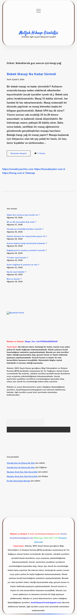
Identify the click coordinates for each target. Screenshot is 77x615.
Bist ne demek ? (14, 279)
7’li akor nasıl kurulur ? (17, 258)
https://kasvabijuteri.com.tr (49, 169)
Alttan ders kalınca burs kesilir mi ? (23, 215)
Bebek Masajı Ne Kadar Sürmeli (31, 74)
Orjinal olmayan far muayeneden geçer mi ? (27, 236)
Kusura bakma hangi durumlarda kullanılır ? (27, 243)
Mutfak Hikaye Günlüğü (38, 33)
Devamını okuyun (20, 154)
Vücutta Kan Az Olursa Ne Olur (21, 463)
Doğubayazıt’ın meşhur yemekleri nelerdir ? (27, 250)
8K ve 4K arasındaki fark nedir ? (21, 222)
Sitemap (30, 173)
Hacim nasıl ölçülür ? (16, 272)
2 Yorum (41, 153)
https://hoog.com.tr (13, 173)
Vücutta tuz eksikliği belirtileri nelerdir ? (25, 229)
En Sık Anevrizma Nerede (18, 481)
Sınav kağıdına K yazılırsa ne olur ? (23, 265)
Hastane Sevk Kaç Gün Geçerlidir (22, 472)
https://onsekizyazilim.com (17, 169)
